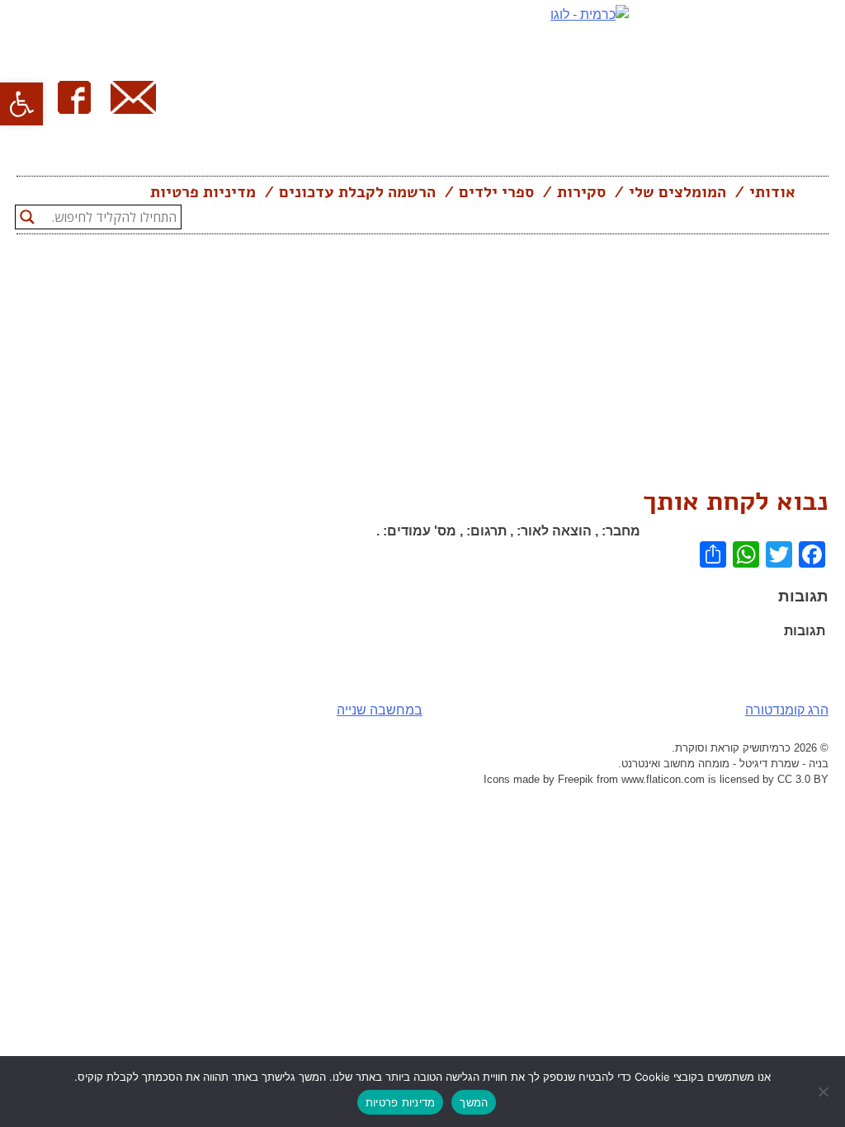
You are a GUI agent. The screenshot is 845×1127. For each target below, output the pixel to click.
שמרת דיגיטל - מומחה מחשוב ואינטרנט (710, 763)
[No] (824, 1091)
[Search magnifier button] (27, 217)
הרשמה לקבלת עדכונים (357, 192)
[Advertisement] (422, 358)
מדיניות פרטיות (203, 192)
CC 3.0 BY (802, 779)
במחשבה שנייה (379, 710)
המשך (474, 1102)
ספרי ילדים (496, 192)
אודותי (772, 192)
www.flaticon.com (663, 779)
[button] (21, 104)
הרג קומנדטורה (786, 710)
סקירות (581, 192)
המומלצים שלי (677, 192)
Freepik (575, 779)
